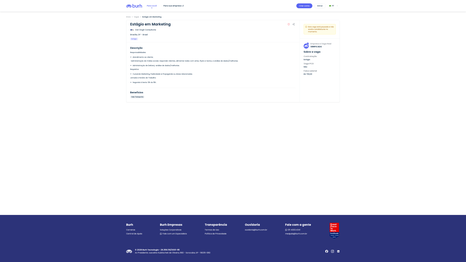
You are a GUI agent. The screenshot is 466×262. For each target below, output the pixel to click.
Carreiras (130, 229)
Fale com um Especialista (175, 233)
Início (128, 17)
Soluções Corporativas (170, 229)
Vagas (136, 17)
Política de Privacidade (215, 233)
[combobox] (334, 6)
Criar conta (304, 6)
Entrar (320, 6)
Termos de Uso (212, 229)
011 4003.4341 (294, 229)
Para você (152, 5)
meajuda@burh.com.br (296, 233)
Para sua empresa (172, 5)
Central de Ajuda (134, 233)
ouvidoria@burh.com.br (256, 229)
